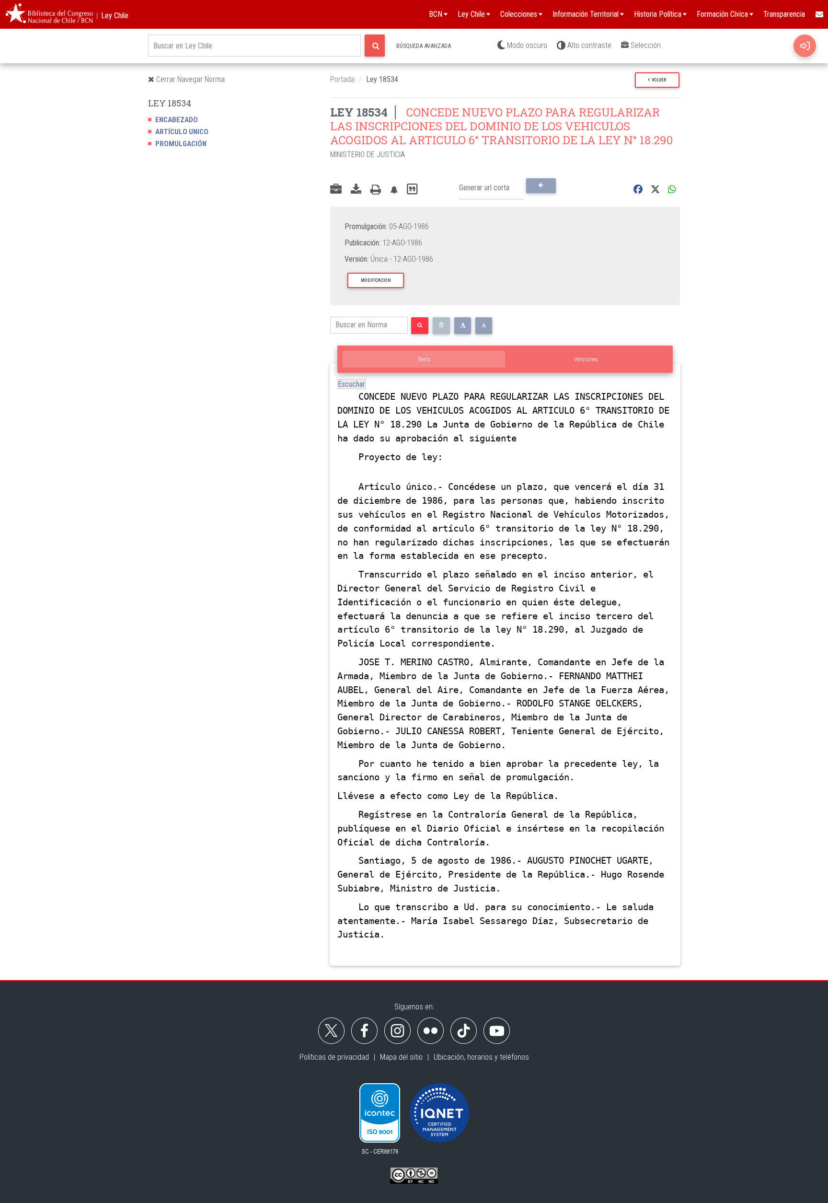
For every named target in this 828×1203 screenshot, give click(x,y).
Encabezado (176, 120)
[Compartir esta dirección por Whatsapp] (672, 189)
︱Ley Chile (110, 15)
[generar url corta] (540, 185)
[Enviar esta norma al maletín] (336, 190)
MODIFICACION (376, 280)
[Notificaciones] (394, 189)
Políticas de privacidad (334, 1057)
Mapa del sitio (401, 1057)
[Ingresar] (805, 46)
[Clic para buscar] (375, 46)
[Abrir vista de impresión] (375, 190)
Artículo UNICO (181, 131)
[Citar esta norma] (412, 189)
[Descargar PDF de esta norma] (356, 190)
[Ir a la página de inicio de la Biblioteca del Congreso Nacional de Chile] (49, 14)
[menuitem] (819, 14)
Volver (658, 79)
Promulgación (181, 143)
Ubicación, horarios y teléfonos (481, 1057)
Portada (342, 79)
